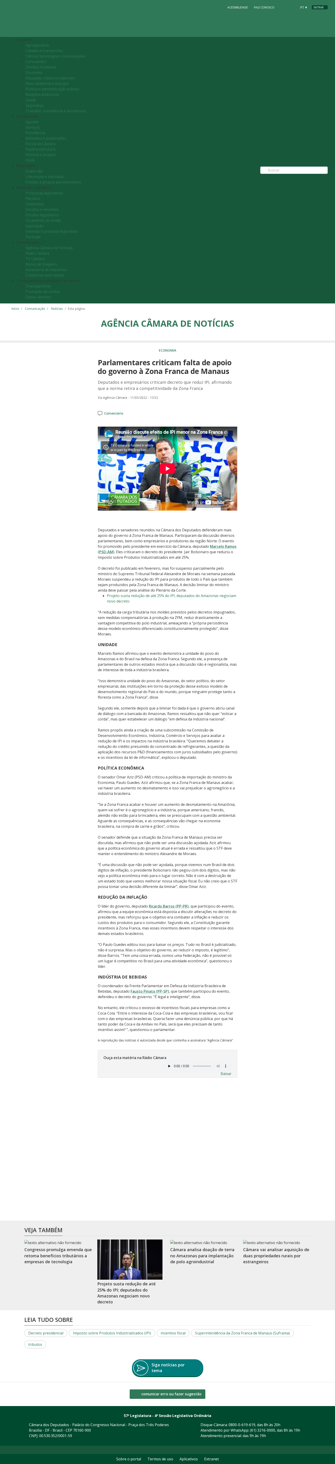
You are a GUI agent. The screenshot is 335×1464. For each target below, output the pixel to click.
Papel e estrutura (40, 149)
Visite (30, 160)
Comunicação (35, 308)
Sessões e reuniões (42, 209)
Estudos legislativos (42, 214)
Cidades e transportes (44, 50)
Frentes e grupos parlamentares (53, 182)
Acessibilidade (237, 7)
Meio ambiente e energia (47, 83)
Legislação (35, 225)
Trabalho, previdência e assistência (55, 110)
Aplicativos (189, 1458)
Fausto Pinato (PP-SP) (150, 991)
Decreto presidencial (45, 1333)
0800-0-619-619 (242, 1424)
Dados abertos (38, 297)
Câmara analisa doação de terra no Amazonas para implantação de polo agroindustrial (202, 1255)
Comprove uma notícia (45, 275)
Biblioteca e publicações (46, 138)
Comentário (113, 413)
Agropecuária (37, 45)
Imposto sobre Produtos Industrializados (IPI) (112, 1333)
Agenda (32, 121)
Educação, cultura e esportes (50, 78)
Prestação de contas (43, 291)
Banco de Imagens (41, 264)
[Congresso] (283, 7)
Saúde (31, 99)
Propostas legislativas (44, 193)
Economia (34, 72)
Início (15, 308)
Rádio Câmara (37, 253)
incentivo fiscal (173, 1333)
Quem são (34, 171)
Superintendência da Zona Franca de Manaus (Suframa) (242, 1333)
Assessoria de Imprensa (46, 269)
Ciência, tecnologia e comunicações (55, 56)
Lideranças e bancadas (45, 176)
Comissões (35, 203)
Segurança (35, 105)
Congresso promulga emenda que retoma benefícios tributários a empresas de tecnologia (58, 1255)
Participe (33, 236)
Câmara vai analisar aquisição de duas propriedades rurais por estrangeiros (276, 1255)
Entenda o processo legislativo (52, 231)
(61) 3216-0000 (262, 1430)
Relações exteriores (42, 94)
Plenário (33, 198)
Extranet (211, 1458)
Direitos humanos (41, 67)
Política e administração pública (52, 88)
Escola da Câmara (40, 143)
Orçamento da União (43, 220)
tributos (35, 1344)
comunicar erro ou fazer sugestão (170, 1393)
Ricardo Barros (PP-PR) (169, 906)
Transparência (38, 286)
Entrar (319, 7)
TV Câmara (35, 258)
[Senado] (292, 7)
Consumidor (36, 61)
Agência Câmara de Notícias (49, 247)
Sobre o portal (128, 1458)
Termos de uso (160, 1458)
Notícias (57, 308)
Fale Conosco (264, 7)
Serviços (33, 127)
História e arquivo (41, 154)
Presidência (35, 132)
